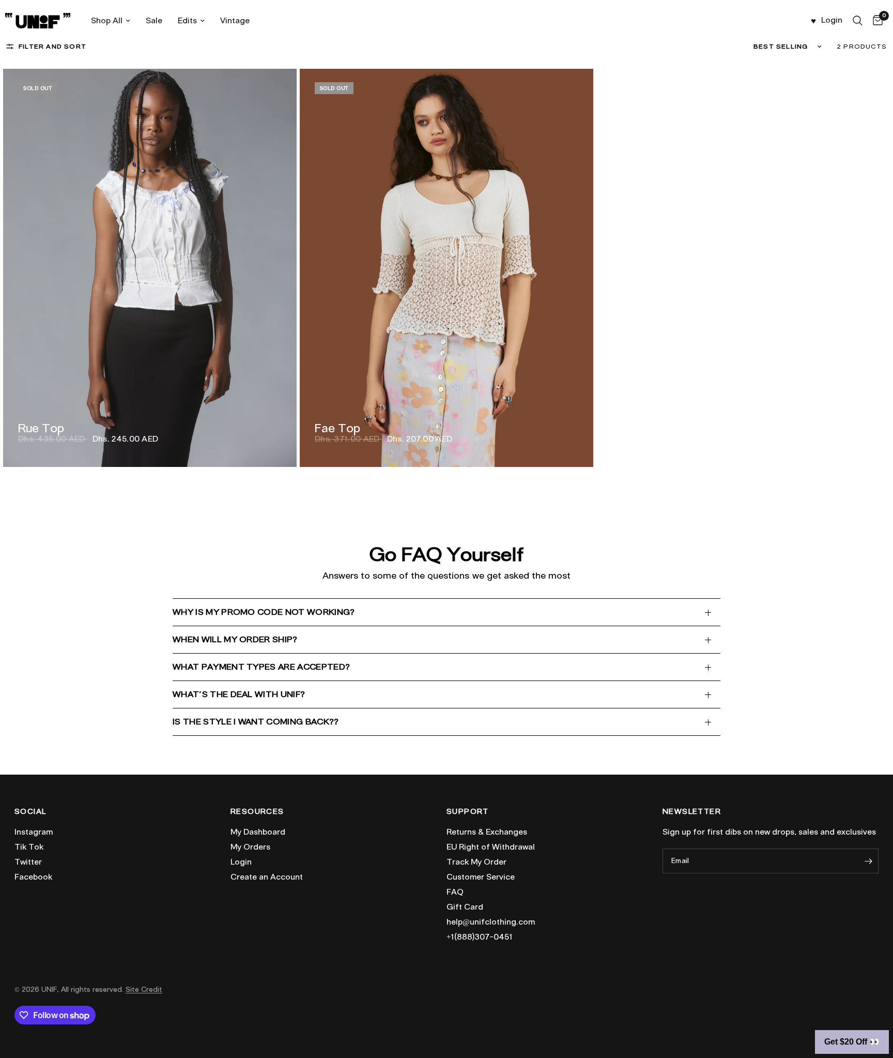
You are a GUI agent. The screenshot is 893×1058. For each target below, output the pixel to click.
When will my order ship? (235, 639)
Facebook (33, 877)
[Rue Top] (150, 267)
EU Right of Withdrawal (490, 847)
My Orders (250, 847)
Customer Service (480, 877)
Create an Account (266, 877)
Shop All (106, 20)
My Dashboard (257, 832)
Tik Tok (28, 847)
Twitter (28, 862)
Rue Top (41, 428)
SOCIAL (30, 811)
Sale (154, 20)
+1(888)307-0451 (479, 937)
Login (241, 862)
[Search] (858, 20)
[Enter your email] (868, 861)
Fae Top (337, 428)
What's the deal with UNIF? (239, 694)
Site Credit (144, 989)
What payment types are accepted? (261, 667)
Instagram (33, 832)
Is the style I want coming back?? (256, 722)
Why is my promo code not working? (264, 612)
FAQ (455, 892)
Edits (187, 20)
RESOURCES (257, 811)
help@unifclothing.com (490, 922)
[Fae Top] (446, 267)
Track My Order (476, 862)
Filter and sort (52, 46)
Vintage (235, 20)
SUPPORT (467, 811)
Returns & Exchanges (486, 832)
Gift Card (464, 907)
